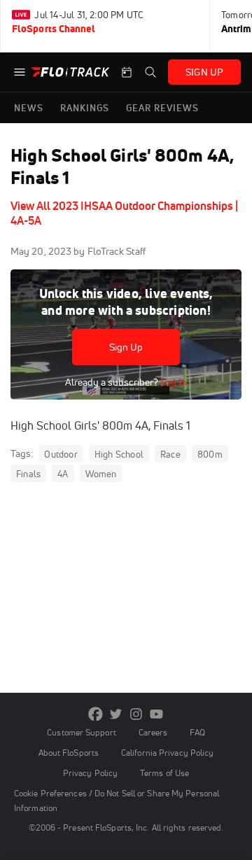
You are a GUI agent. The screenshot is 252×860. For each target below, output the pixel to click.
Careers (153, 732)
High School (119, 454)
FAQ (197, 732)
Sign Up (126, 347)
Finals (28, 473)
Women (101, 473)
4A (62, 473)
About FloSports (68, 752)
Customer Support (81, 732)
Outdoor (60, 454)
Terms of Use (164, 773)
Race (170, 454)
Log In (172, 382)
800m (210, 454)
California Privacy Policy (167, 752)
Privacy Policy (90, 773)
